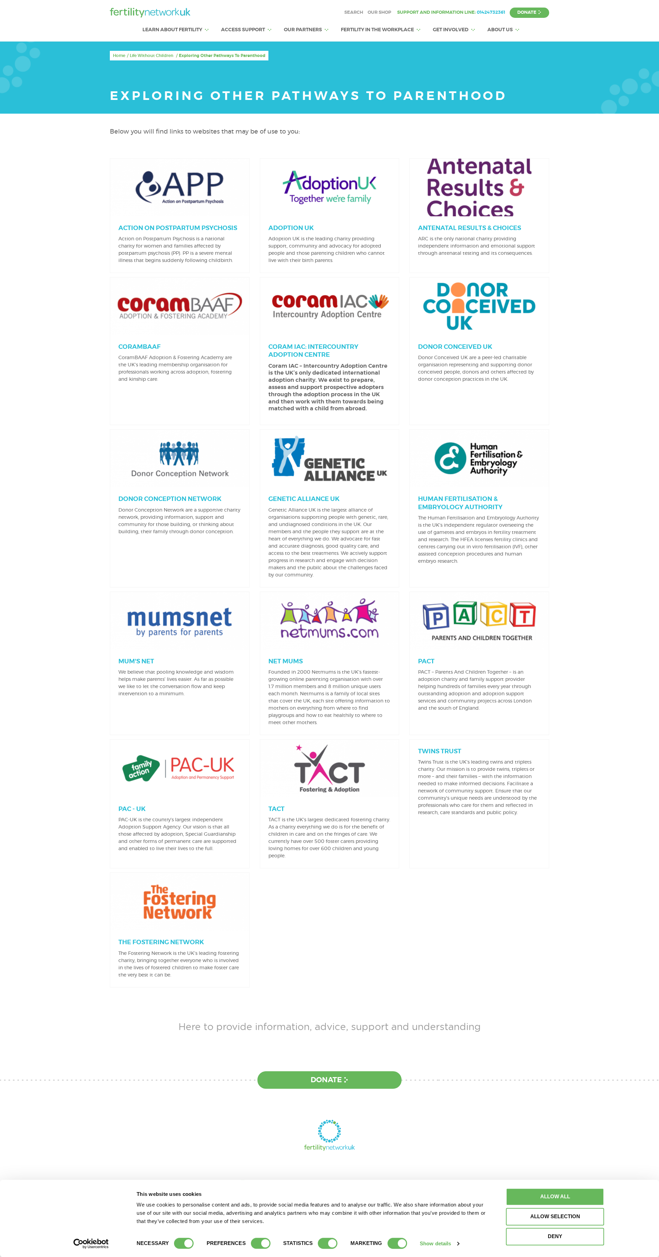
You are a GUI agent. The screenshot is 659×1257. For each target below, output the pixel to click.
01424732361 (491, 12)
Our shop (379, 12)
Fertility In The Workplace (377, 29)
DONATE (526, 12)
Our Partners (303, 29)
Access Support (243, 29)
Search (353, 12)
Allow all (555, 1196)
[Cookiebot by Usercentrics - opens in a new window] (91, 1243)
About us (500, 29)
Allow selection (555, 1216)
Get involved (451, 29)
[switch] (260, 1243)
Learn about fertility (172, 29)
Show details (435, 1243)
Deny (555, 1236)
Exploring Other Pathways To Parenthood (222, 56)
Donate (326, 1080)
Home (119, 56)
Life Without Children (151, 56)
